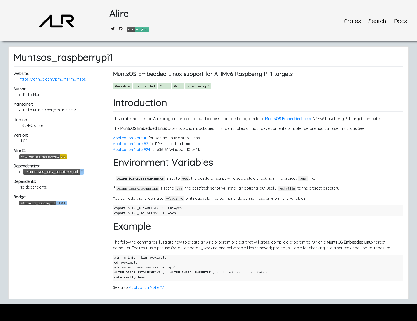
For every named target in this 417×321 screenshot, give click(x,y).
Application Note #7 (146, 287)
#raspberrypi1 (198, 86)
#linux (164, 86)
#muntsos (123, 86)
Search (377, 21)
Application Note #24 (131, 149)
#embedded (145, 86)
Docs (400, 21)
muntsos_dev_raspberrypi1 (53, 171)
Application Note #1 (130, 138)
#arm (178, 86)
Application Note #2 (130, 143)
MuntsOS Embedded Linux (288, 118)
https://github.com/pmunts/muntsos (52, 79)
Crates (352, 21)
